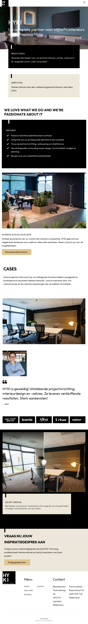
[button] (5, 321)
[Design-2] (9, 572)
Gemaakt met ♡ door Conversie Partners (44, 620)
